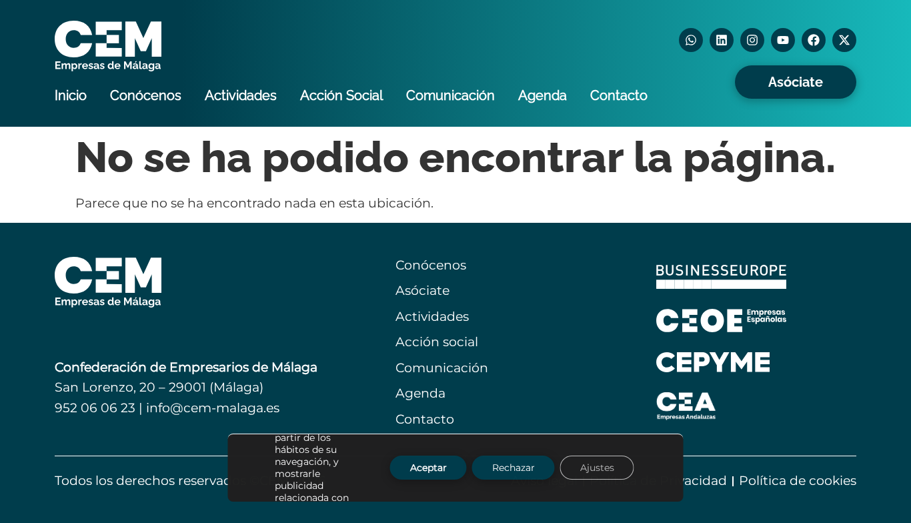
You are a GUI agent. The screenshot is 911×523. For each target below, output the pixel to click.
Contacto (619, 95)
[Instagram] (752, 40)
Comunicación (450, 95)
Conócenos (145, 95)
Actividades (241, 95)
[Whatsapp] (691, 40)
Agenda (542, 95)
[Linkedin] (722, 40)
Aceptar (428, 468)
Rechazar (513, 468)
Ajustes (597, 468)
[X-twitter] (844, 40)
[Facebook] (814, 40)
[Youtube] (783, 40)
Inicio (71, 95)
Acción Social (341, 95)
